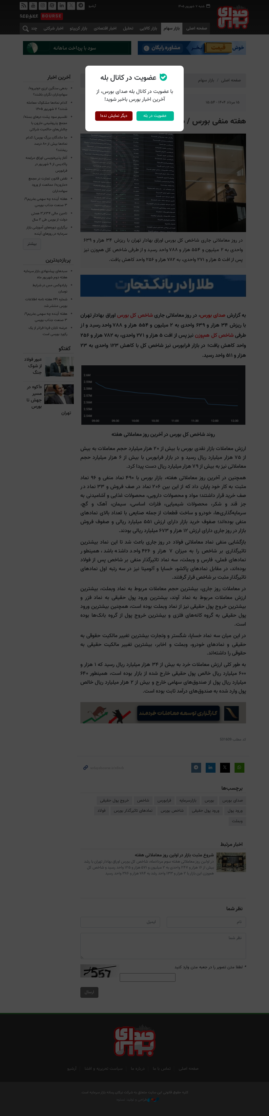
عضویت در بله (155, 116)
